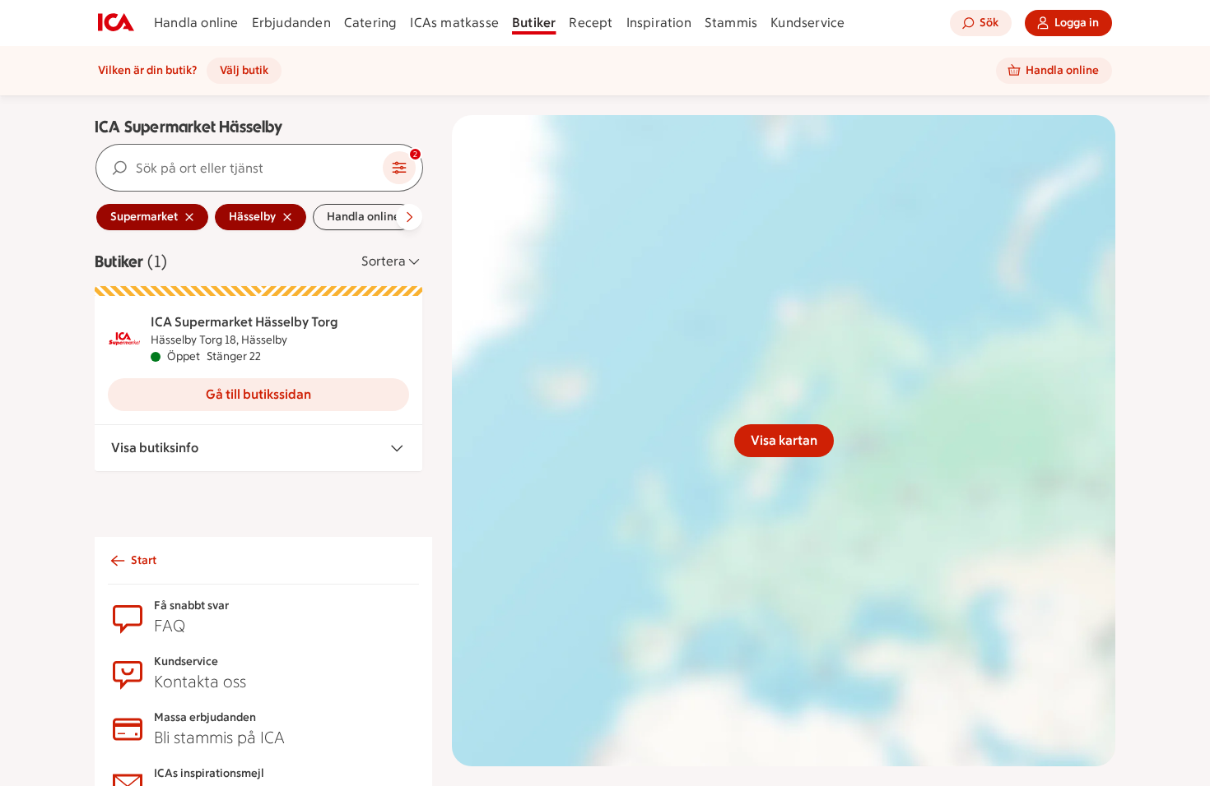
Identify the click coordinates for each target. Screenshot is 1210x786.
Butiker (534, 22)
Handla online (196, 22)
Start (143, 560)
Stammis (731, 22)
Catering (371, 22)
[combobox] (239, 168)
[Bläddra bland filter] (409, 217)
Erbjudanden (291, 22)
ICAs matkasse (454, 22)
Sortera (383, 261)
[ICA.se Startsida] (116, 23)
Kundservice (807, 22)
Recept (590, 22)
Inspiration (658, 22)
